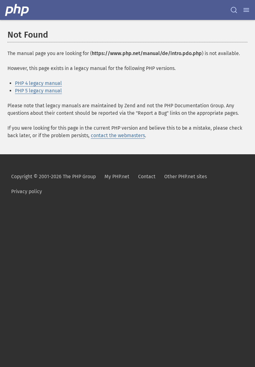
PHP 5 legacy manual (38, 91)
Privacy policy (26, 191)
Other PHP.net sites (185, 176)
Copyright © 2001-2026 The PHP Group (53, 176)
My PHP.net (116, 176)
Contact (146, 176)
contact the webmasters (118, 135)
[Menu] (246, 10)
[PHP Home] (17, 10)
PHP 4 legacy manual (38, 83)
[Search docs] (234, 10)
